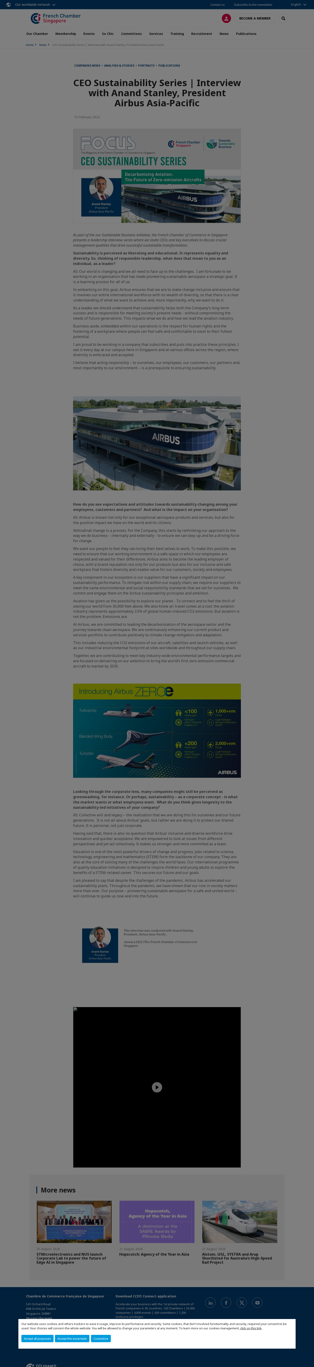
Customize (101, 1338)
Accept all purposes (37, 1338)
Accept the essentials (72, 1338)
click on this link (251, 1328)
